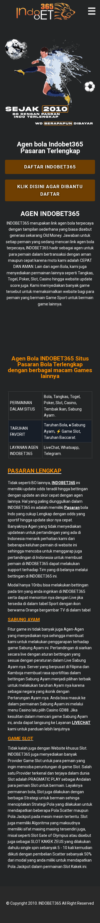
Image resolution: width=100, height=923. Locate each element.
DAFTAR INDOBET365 (50, 167)
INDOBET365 (18, 223)
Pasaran (72, 507)
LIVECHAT (81, 722)
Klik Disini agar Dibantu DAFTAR (50, 190)
